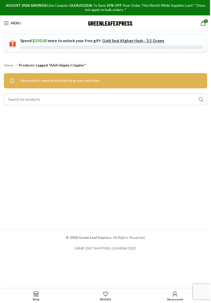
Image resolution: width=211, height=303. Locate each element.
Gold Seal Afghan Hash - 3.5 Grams (133, 40)
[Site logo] (110, 23)
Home (8, 65)
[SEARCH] (201, 99)
